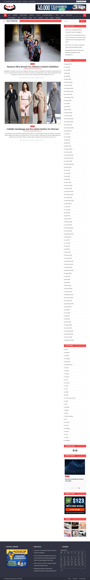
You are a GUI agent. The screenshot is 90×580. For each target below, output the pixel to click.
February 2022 (68, 222)
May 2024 (67, 140)
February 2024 (68, 149)
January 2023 (68, 188)
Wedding (58, 18)
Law (66, 404)
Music (66, 413)
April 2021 (67, 249)
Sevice (62, 15)
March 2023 (68, 182)
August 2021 (68, 237)
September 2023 (69, 164)
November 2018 (69, 334)
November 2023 (69, 158)
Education (69, 15)
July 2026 (67, 67)
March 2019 (68, 322)
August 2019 (68, 306)
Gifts (66, 389)
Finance (67, 377)
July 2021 (67, 240)
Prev (74, 450)
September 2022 (69, 200)
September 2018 (69, 340)
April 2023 (67, 179)
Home (19, 1)
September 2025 (69, 97)
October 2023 (68, 161)
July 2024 (67, 134)
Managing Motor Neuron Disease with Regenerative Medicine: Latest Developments (74, 53)
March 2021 (68, 252)
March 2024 (68, 146)
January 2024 (68, 152)
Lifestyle (67, 407)
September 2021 (69, 234)
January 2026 (68, 85)
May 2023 (67, 176)
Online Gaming (23, 15)
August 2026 (68, 64)
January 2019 (68, 328)
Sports (66, 431)
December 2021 (69, 228)
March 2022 (68, 219)
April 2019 (67, 319)
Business (15, 15)
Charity (67, 355)
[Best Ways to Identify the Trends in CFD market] (75, 467)
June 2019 (67, 313)
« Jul (62, 570)
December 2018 (69, 331)
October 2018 (68, 337)
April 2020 (67, 282)
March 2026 (68, 79)
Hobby (66, 395)
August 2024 (68, 131)
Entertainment (11, 18)
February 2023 (68, 185)
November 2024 (69, 121)
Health (38, 15)
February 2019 (68, 325)
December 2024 (69, 118)
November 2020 (69, 264)
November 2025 (69, 91)
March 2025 (68, 109)
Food (19, 18)
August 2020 (68, 273)
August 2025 (68, 100)
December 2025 (69, 88)
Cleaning (67, 358)
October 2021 (68, 231)
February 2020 (68, 288)
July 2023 (67, 170)
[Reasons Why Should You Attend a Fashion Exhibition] (32, 43)
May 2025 (67, 106)
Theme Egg (19, 578)
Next (76, 450)
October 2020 (68, 267)
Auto (9, 15)
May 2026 (67, 73)
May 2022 (67, 212)
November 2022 (69, 194)
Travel (51, 18)
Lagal (30, 18)
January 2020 (68, 291)
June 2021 (67, 243)
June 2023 (67, 173)
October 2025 (68, 94)
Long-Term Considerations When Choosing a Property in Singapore (73, 31)
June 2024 (67, 137)
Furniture (67, 383)
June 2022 (67, 209)
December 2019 (69, 294)
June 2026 (67, 70)
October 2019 (68, 300)
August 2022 (68, 203)
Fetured (67, 374)
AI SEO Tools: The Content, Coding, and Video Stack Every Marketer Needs (74, 46)
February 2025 (68, 112)
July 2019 (67, 310)
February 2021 (68, 255)
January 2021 (68, 258)
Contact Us (25, 1)
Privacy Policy (32, 1)
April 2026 (67, 76)
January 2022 (68, 225)
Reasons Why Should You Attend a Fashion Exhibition (32, 67)
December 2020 (69, 261)
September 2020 (69, 270)
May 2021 (67, 246)
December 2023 (69, 155)
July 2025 (67, 103)
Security (40, 18)
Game (66, 386)
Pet (35, 18)
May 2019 (67, 316)
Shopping (67, 428)
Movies (67, 410)
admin (33, 78)
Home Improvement (47, 15)
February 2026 (68, 82)
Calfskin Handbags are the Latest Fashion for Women (33, 129)
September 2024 (69, 128)
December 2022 (69, 191)
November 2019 (69, 297)
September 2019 (69, 303)
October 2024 (68, 124)
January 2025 (68, 115)
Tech (57, 15)
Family (66, 367)
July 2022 (67, 206)
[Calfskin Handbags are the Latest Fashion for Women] (32, 103)
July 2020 (67, 276)
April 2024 (67, 143)
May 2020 (67, 279)
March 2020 (68, 285)
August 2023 (68, 167)
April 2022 (67, 215)
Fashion (31, 15)
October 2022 (68, 197)
